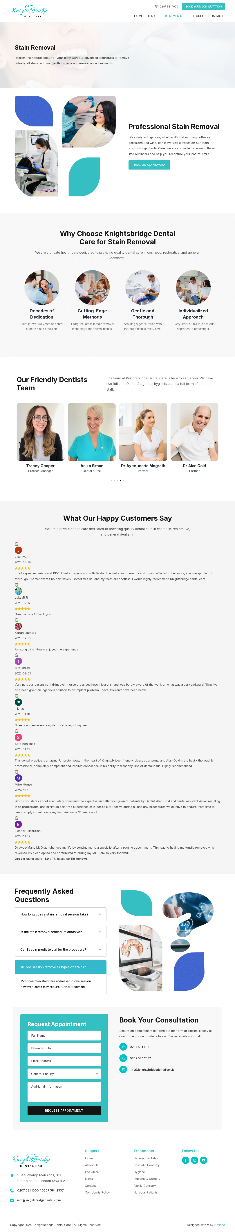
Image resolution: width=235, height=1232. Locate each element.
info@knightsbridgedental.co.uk (152, 1069)
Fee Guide (197, 16)
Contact (215, 16)
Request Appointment (64, 1110)
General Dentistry (145, 1158)
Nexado (219, 1225)
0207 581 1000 (169, 6)
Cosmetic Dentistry (146, 1165)
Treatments (173, 16)
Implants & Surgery (146, 1178)
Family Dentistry (144, 1185)
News (89, 1178)
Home (138, 16)
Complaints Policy (97, 1192)
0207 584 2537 (140, 1058)
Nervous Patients (145, 1192)
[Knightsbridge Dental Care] (29, 11)
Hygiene (139, 1172)
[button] (111, 480)
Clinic (151, 16)
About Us (91, 1165)
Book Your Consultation (203, 6)
